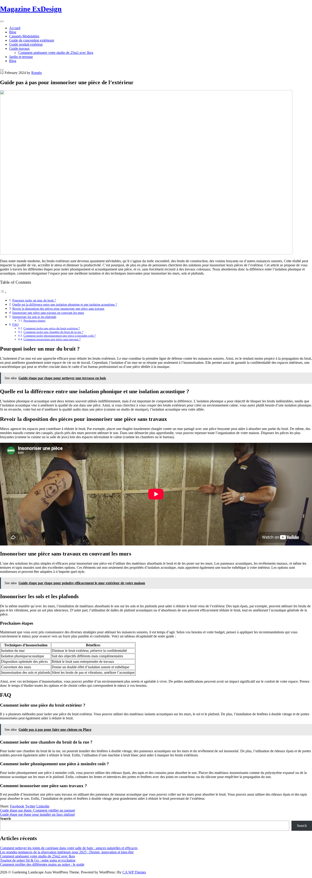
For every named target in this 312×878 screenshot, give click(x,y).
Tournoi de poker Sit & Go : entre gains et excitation (37, 860)
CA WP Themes (134, 872)
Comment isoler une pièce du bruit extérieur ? (52, 328)
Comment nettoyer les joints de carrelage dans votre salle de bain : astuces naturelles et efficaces (68, 848)
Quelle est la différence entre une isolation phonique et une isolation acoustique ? (64, 304)
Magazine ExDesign (31, 9)
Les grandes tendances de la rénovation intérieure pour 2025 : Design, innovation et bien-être (67, 852)
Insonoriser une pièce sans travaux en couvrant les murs (48, 313)
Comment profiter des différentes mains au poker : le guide (42, 864)
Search (5, 818)
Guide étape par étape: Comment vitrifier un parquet (37, 810)
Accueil (14, 28)
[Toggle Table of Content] (3, 292)
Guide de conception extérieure (31, 40)
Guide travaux (19, 48)
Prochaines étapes (34, 320)
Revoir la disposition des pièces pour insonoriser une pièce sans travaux (58, 308)
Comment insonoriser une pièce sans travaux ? (52, 339)
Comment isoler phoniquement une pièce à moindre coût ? (60, 335)
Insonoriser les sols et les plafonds (34, 317)
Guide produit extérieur (26, 44)
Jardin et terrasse (21, 57)
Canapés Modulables (24, 36)
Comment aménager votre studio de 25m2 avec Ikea (55, 53)
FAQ (15, 324)
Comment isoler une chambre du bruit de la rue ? (53, 332)
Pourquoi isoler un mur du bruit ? (34, 300)
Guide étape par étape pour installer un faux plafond (37, 814)
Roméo (36, 73)
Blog (12, 32)
